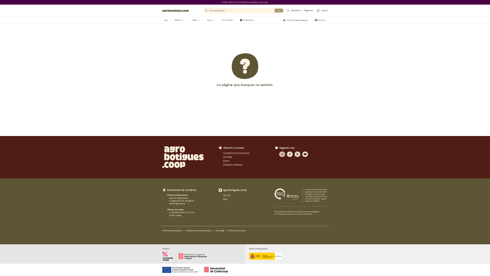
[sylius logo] (175, 10)
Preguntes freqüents (232, 164)
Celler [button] (194, 20)
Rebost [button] (178, 20)
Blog (225, 199)
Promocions (248, 20)
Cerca (278, 10)
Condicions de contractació (236, 153)
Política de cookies (237, 230)
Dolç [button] (209, 20)
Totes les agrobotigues (297, 20)
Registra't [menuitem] (308, 10)
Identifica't (296, 10)
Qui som (322, 20)
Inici (166, 20)
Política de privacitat (172, 230)
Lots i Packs (227, 20)
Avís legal (227, 156)
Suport (226, 160)
